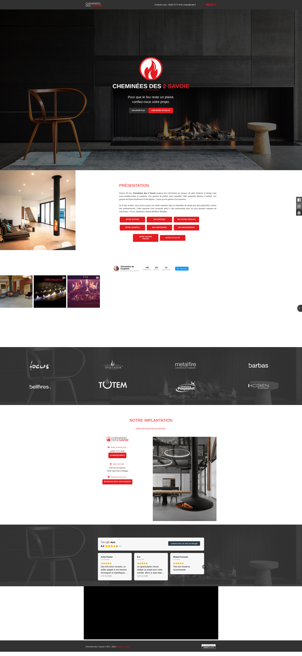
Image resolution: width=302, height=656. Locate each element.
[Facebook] (299, 201)
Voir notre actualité (160, 110)
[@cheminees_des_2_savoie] (116, 268)
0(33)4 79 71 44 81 (175, 5)
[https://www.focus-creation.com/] (39, 365)
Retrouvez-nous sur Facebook (117, 482)
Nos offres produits (186, 219)
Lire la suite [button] (106, 576)
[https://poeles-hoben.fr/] (258, 387)
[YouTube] (299, 213)
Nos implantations (186, 227)
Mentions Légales (123, 647)
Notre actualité (173, 238)
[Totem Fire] (113, 383)
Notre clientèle (132, 227)
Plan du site (151, 655)
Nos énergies (159, 219)
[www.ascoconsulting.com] (208, 646)
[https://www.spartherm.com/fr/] (112, 365)
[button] (98, 567)
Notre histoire (132, 219)
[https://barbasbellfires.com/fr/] (39, 387)
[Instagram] (299, 207)
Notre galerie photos (145, 238)
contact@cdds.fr (189, 5)
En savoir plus (138, 110)
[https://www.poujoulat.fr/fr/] (185, 387)
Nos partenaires (159, 227)
